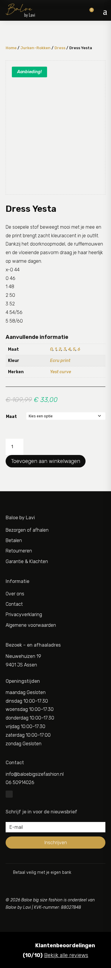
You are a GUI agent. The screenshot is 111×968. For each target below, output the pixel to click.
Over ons (15, 594)
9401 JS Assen (21, 665)
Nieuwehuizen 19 (23, 656)
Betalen (14, 540)
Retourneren (19, 551)
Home (11, 48)
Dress (59, 48)
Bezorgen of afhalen (27, 530)
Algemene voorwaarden (31, 625)
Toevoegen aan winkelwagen (45, 461)
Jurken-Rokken (35, 48)
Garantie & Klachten (27, 561)
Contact (14, 604)
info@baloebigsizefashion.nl (35, 774)
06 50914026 (20, 782)
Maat (11, 416)
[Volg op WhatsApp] (9, 794)
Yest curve (60, 371)
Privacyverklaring (24, 614)
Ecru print (60, 360)
